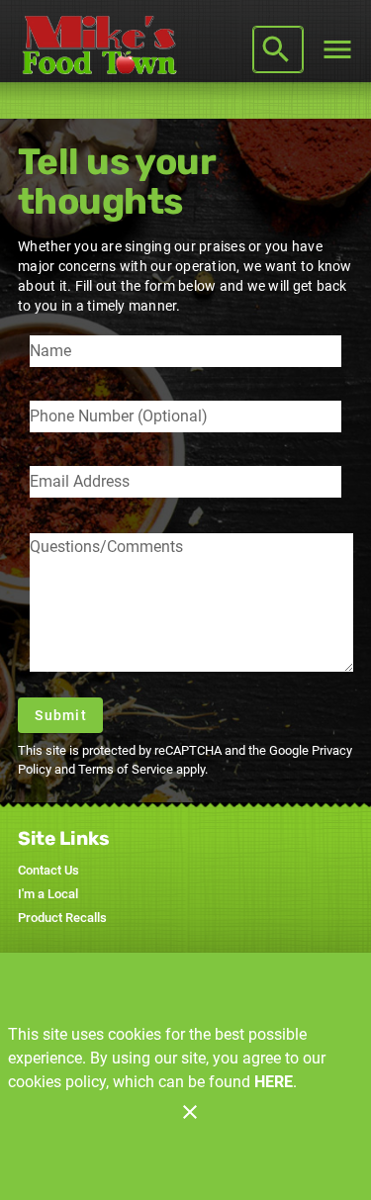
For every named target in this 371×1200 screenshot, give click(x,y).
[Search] (276, 49)
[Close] (190, 1112)
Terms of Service (125, 769)
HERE (273, 1081)
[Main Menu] (337, 49)
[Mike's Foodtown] (105, 49)
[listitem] (48, 870)
